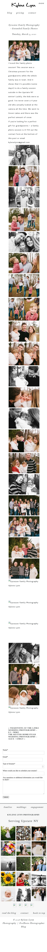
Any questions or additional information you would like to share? (23, 779)
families (8, 807)
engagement (37, 807)
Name (5, 750)
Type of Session (8, 764)
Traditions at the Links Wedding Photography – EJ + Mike (23, 730)
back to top (39, 913)
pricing (20, 13)
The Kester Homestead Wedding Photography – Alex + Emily (22, 736)
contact (32, 13)
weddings (21, 807)
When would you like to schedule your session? (20, 771)
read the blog (9, 913)
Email (5, 757)
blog (9, 13)
